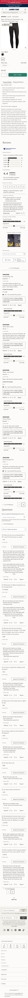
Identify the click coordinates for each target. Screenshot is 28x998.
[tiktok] (23, 930)
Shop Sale (17, 6)
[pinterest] (15, 930)
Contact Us (3, 962)
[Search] (25, 13)
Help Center (4, 950)
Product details (7, 82)
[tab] (14, 941)
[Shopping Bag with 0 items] (25, 9)
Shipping (3, 959)
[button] (2, 9)
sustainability (18, 993)
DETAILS (18, 2)
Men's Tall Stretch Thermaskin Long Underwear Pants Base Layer (12, 20)
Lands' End (14, 9)
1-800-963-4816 (5, 966)
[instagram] (4, 930)
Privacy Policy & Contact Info (21, 913)
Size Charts (23, 62)
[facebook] (8, 930)
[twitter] (12, 930)
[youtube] (19, 930)
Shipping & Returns (18, 82)
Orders (2, 953)
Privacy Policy (14, 926)
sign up (23, 910)
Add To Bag (18, 75)
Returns (3, 956)
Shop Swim (11, 6)
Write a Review (15, 16)
